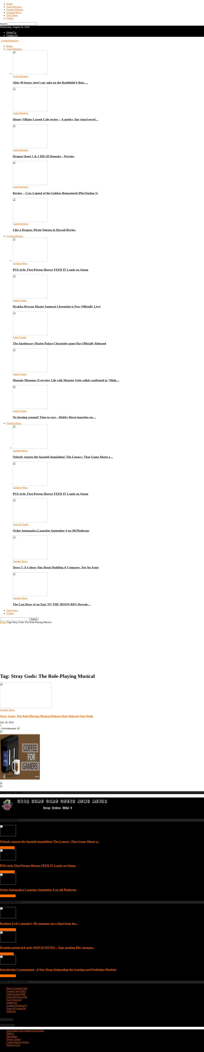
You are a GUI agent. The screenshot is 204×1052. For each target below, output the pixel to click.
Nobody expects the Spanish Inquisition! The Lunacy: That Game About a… (63, 457)
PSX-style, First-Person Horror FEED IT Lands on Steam (50, 269)
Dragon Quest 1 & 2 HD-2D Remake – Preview (43, 156)
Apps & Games (20, 524)
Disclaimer (11, 1036)
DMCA (10, 1033)
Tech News (12, 15)
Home (9, 4)
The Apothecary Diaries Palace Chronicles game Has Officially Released (59, 343)
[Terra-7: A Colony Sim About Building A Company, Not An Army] (30, 558)
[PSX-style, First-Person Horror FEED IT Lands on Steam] (30, 260)
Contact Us (12, 35)
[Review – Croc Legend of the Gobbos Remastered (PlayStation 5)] (30, 184)
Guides (10, 18)
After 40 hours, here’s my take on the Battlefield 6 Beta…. (50, 82)
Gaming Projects (14, 9)
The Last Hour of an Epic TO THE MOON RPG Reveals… (52, 604)
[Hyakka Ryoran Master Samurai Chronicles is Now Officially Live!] (30, 297)
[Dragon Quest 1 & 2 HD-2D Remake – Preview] (30, 147)
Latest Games (19, 300)
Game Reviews (14, 6)
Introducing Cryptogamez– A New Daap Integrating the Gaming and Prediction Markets (58, 969)
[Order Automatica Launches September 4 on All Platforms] (30, 521)
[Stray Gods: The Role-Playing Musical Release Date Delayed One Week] (26, 707)
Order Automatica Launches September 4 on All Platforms (51, 530)
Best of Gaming (8, 929)
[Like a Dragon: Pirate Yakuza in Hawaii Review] (30, 221)
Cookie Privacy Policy (17, 1042)
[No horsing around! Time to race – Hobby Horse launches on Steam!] (30, 408)
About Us (11, 32)
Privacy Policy (13, 1039)
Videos (11, 1011)
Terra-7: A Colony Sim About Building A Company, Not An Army (56, 567)
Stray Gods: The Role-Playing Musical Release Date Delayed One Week (46, 716)
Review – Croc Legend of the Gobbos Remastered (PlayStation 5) (55, 193)
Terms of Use (13, 1045)
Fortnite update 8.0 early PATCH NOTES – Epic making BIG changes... (47, 947)
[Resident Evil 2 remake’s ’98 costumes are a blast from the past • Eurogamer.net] (8, 917)
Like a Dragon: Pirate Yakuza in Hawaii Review (44, 230)
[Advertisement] (102, 647)
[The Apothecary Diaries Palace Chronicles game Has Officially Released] (30, 334)
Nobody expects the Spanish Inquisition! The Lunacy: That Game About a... (50, 841)
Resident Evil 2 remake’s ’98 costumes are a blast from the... (39, 923)
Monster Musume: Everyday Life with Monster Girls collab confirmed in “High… (66, 380)
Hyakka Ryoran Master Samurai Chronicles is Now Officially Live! (57, 306)
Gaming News (13, 12)
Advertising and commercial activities (25, 1030)
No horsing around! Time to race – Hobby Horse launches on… (54, 417)
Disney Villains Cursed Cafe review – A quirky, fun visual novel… (55, 119)
